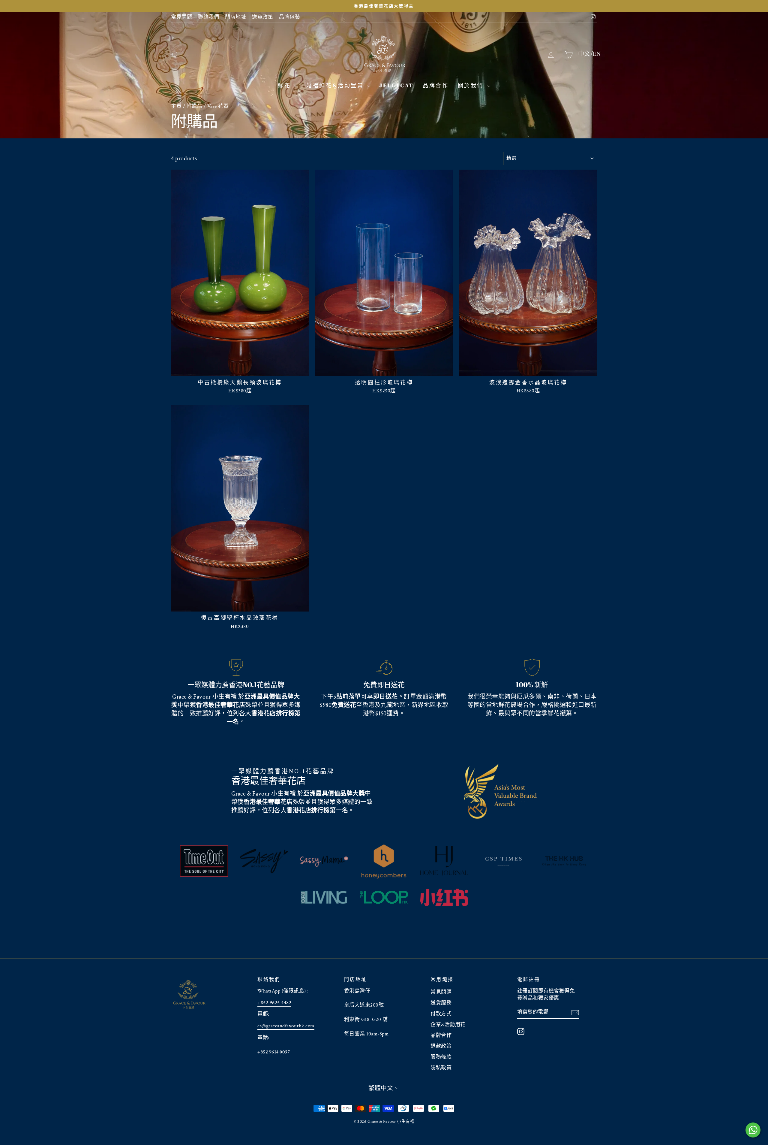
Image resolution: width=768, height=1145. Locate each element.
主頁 (176, 106)
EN (597, 54)
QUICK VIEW (239, 369)
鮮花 (285, 85)
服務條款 (441, 1057)
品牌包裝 (289, 17)
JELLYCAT (396, 85)
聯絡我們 (208, 17)
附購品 (194, 106)
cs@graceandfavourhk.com (285, 1026)
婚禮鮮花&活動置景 (336, 85)
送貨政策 (262, 17)
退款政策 (441, 1046)
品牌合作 (435, 85)
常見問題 (181, 17)
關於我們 (472, 85)
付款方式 (441, 1014)
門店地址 (235, 17)
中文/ (585, 54)
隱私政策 (441, 1068)
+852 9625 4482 (274, 1002)
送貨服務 (441, 1003)
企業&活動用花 (448, 1024)
